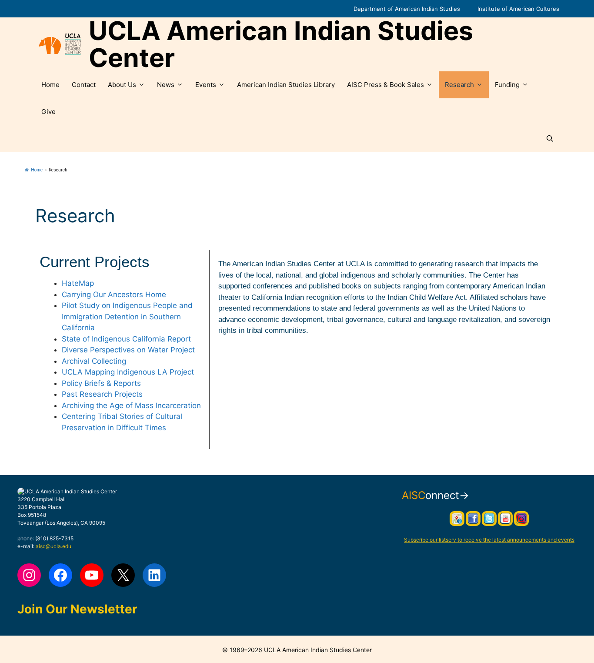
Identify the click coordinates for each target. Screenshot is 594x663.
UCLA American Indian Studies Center (281, 44)
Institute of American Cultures (518, 8)
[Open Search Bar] (550, 138)
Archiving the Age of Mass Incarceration (131, 405)
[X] (123, 575)
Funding (507, 84)
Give (48, 111)
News (165, 84)
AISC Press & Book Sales (385, 84)
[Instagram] (29, 575)
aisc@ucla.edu (53, 546)
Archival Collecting (94, 361)
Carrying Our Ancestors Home (114, 294)
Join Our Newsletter (77, 609)
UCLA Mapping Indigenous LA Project (128, 372)
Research (459, 84)
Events (205, 84)
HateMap (78, 283)
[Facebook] (60, 575)
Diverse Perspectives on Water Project (128, 349)
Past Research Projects (102, 394)
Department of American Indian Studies (407, 8)
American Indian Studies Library (286, 84)
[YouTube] (91, 575)
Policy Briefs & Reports (101, 383)
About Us (122, 84)
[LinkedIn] (154, 575)
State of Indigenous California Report (126, 339)
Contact (84, 84)
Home (50, 84)
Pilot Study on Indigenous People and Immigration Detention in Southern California (127, 316)
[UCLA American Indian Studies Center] (59, 44)
